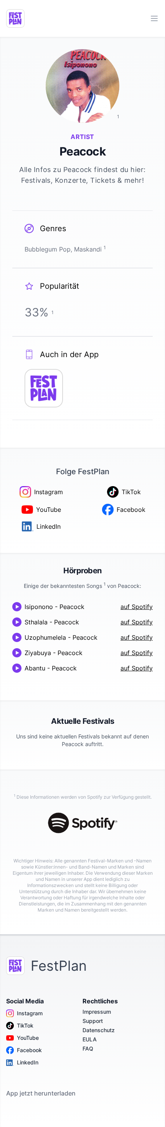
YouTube (28, 1037)
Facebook (29, 1050)
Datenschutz (98, 1030)
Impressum (96, 1011)
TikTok (25, 1025)
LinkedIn (27, 1062)
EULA (89, 1039)
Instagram (30, 1013)
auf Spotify (136, 607)
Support (92, 1021)
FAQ (87, 1048)
